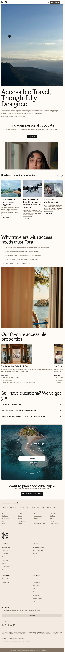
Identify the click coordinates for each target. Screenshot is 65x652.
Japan (3, 525)
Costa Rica (53, 515)
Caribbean (5, 517)
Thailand (52, 517)
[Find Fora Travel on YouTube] (11, 626)
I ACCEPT (52, 650)
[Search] (48, 2)
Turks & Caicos (54, 525)
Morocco (52, 520)
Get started (32, 460)
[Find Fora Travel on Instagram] (2, 626)
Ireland (52, 522)
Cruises (20, 515)
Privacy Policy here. (42, 650)
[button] (31, 155)
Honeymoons (38, 517)
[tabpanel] (32, 520)
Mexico (20, 525)
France (20, 517)
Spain (35, 515)
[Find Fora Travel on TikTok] (8, 626)
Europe (4, 522)
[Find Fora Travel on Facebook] (5, 626)
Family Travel (22, 522)
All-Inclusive (5, 520)
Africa (35, 522)
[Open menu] (62, 2)
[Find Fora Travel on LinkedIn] (14, 626)
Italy (3, 515)
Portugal (36, 520)
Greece (20, 520)
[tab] (5, 510)
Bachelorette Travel (39, 525)
